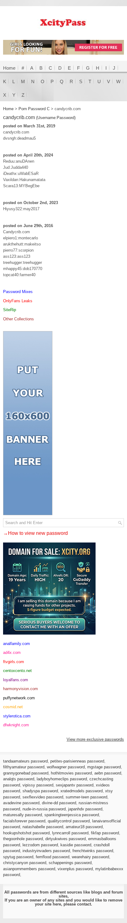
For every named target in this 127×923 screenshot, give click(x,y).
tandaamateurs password (25, 761)
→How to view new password (35, 533)
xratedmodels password (81, 791)
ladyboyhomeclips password (62, 779)
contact (84, 904)
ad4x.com (12, 652)
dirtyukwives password (65, 838)
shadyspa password (40, 791)
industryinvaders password (46, 850)
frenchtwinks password (92, 850)
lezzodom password (40, 845)
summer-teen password (86, 797)
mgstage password (104, 767)
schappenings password (70, 862)
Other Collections (18, 319)
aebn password (107, 773)
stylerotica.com (17, 716)
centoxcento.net (17, 670)
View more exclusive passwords (95, 739)
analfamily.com (16, 643)
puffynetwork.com (19, 698)
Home (9, 68)
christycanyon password (24, 862)
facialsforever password (24, 821)
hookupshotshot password (26, 833)
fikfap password (105, 833)
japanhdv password (85, 809)
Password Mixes (18, 291)
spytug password (18, 857)
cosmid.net (13, 707)
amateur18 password (84, 827)
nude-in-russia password (44, 809)
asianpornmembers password (29, 869)
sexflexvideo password (43, 797)
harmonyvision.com (20, 688)
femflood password (52, 857)
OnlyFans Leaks (17, 301)
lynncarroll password (70, 833)
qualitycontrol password (69, 821)
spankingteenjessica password (71, 815)
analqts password (18, 779)
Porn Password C (34, 108)
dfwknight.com (16, 725)
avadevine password (21, 803)
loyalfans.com (15, 680)
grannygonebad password (25, 773)
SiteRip (9, 309)
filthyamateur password (23, 767)
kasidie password (75, 845)
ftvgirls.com (13, 661)
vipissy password (38, 785)
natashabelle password (43, 827)
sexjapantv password (74, 785)
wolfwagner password (66, 767)
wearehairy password (90, 857)
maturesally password (22, 815)
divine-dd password (59, 803)
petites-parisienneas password (77, 761)
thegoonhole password (23, 838)
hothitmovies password (71, 773)
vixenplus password (75, 869)
